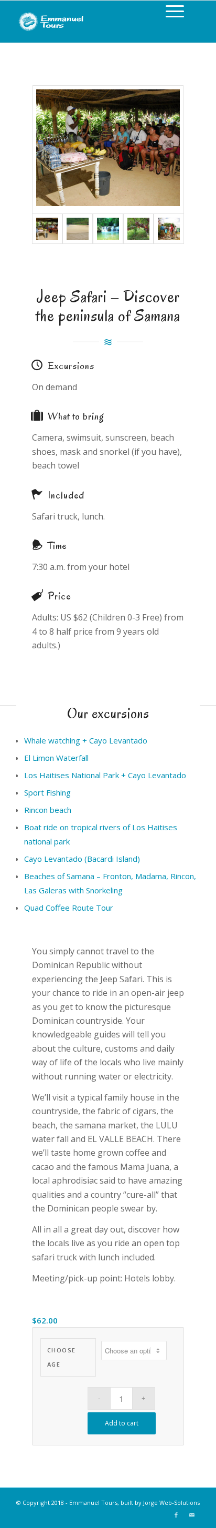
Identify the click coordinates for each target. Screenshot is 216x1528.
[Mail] (192, 1515)
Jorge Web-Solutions (171, 1502)
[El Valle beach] (77, 228)
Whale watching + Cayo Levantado (85, 740)
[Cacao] (138, 228)
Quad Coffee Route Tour (68, 907)
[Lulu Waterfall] (108, 228)
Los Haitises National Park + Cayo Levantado (105, 775)
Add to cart (121, 1423)
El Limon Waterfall (56, 757)
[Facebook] (176, 1515)
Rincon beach (47, 809)
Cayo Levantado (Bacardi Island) (82, 858)
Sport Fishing (47, 792)
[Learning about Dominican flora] (169, 228)
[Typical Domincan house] (108, 149)
